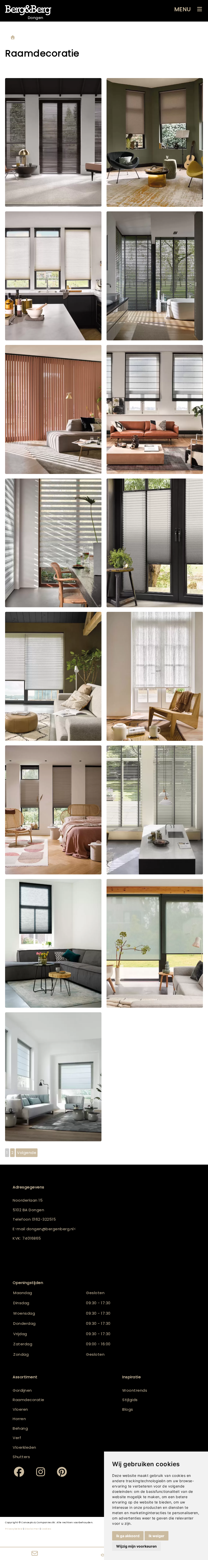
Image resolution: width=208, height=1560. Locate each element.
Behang (20, 1428)
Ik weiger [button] (156, 1536)
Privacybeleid (14, 1528)
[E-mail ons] (34, 1553)
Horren (19, 1418)
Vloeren (20, 1409)
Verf (17, 1437)
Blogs (127, 1409)
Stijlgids (130, 1399)
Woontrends (134, 1390)
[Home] (12, 37)
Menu (182, 9)
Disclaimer (32, 1528)
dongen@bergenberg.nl (50, 1229)
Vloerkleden (24, 1447)
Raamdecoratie (28, 1399)
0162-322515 (44, 1219)
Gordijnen (22, 1390)
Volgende (26, 1152)
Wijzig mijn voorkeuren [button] (136, 1546)
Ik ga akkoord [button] (128, 1536)
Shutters (21, 1456)
